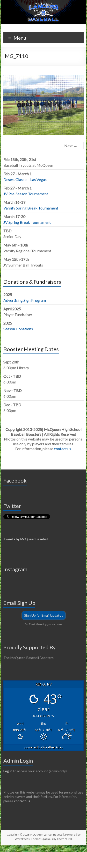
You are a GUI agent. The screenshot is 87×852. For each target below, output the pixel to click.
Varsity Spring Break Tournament (30, 208)
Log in (7, 771)
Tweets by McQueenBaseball (25, 539)
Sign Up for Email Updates (43, 615)
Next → (70, 145)
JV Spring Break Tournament (27, 222)
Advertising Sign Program (24, 300)
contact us (62, 448)
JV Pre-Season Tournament (25, 193)
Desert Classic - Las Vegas (25, 179)
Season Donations (18, 328)
